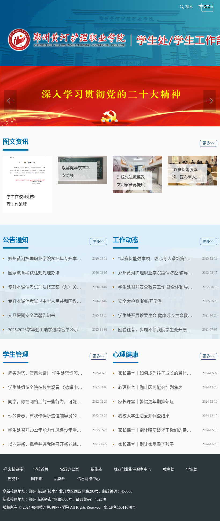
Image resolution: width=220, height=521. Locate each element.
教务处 (168, 469)
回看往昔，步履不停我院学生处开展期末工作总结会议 (155, 329)
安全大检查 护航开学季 (140, 301)
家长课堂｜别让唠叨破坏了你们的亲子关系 (155, 430)
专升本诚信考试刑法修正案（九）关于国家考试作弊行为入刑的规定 (45, 287)
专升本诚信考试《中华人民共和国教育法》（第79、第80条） (45, 301)
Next (209, 101)
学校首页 (40, 469)
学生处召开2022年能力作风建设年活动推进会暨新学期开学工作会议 (45, 430)
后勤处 (59, 479)
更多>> (208, 143)
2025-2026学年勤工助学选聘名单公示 (43, 329)
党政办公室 (69, 469)
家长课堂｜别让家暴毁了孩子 (146, 444)
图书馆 (36, 479)
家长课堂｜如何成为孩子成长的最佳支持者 (155, 373)
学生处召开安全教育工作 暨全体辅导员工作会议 (155, 287)
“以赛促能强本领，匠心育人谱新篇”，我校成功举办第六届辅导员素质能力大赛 (155, 258)
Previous (10, 101)
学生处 (191, 469)
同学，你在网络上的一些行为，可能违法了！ (45, 401)
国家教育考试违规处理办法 (34, 273)
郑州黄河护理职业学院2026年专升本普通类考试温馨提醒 (45, 258)
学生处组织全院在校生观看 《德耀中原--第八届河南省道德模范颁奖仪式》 (45, 387)
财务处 (13, 479)
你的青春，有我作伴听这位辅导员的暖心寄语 (45, 416)
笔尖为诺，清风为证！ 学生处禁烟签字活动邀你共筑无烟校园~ (45, 373)
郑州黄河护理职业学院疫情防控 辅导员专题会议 (155, 273)
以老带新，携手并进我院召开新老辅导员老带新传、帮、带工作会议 (45, 444)
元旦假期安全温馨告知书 (31, 315)
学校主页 (205, 7)
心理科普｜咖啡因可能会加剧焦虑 (150, 387)
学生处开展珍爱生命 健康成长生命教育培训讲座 (155, 315)
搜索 (189, 7)
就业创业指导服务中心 (132, 469)
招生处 (96, 469)
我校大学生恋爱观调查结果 (144, 416)
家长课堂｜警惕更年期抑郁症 (146, 401)
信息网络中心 (88, 479)
